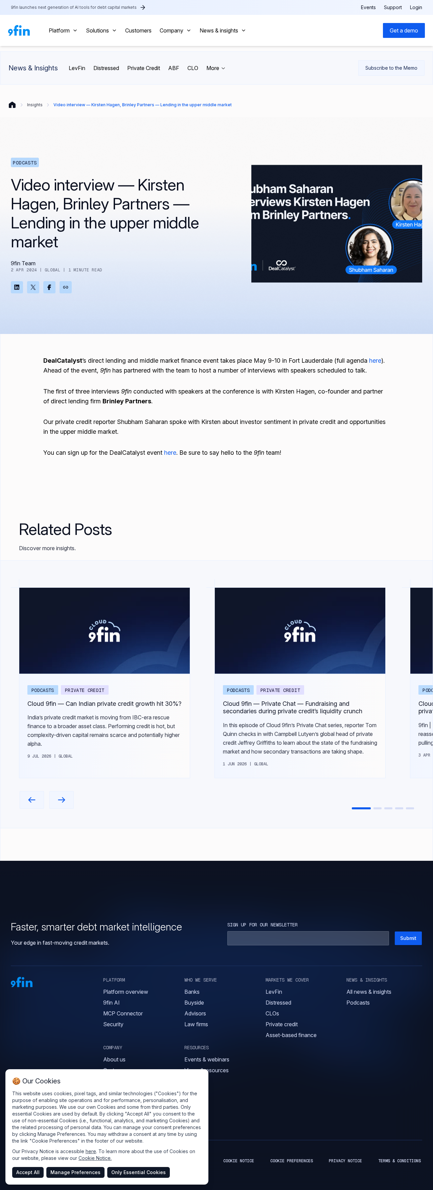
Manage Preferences (75, 1172)
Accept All (28, 1172)
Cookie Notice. (95, 1158)
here (91, 1151)
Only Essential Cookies (138, 1172)
